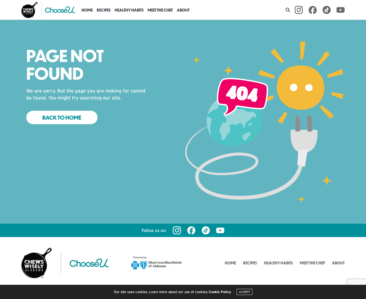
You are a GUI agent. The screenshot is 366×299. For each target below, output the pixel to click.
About (183, 10)
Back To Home (61, 117)
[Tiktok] (206, 230)
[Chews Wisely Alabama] (29, 10)
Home (87, 10)
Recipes (104, 10)
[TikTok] (327, 10)
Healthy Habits (129, 10)
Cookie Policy (220, 292)
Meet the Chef (160, 10)
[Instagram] (299, 10)
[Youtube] (341, 10)
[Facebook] (313, 10)
